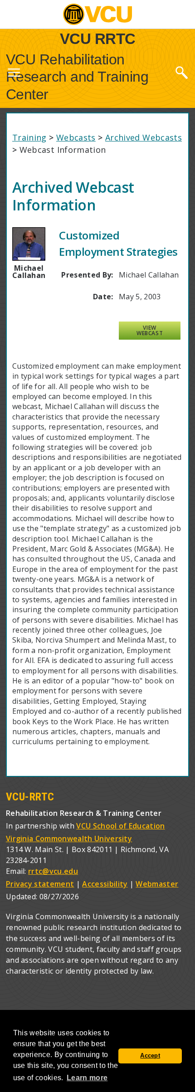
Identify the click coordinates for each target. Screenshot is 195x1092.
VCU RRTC (98, 38)
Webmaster (157, 884)
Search (181, 72)
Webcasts (76, 137)
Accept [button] (150, 1056)
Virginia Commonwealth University (69, 838)
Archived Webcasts (143, 137)
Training (29, 137)
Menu (14, 74)
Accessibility (104, 884)
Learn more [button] (87, 1078)
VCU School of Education (120, 826)
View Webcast (149, 330)
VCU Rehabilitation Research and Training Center (77, 76)
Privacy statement (40, 884)
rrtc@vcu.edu (53, 871)
